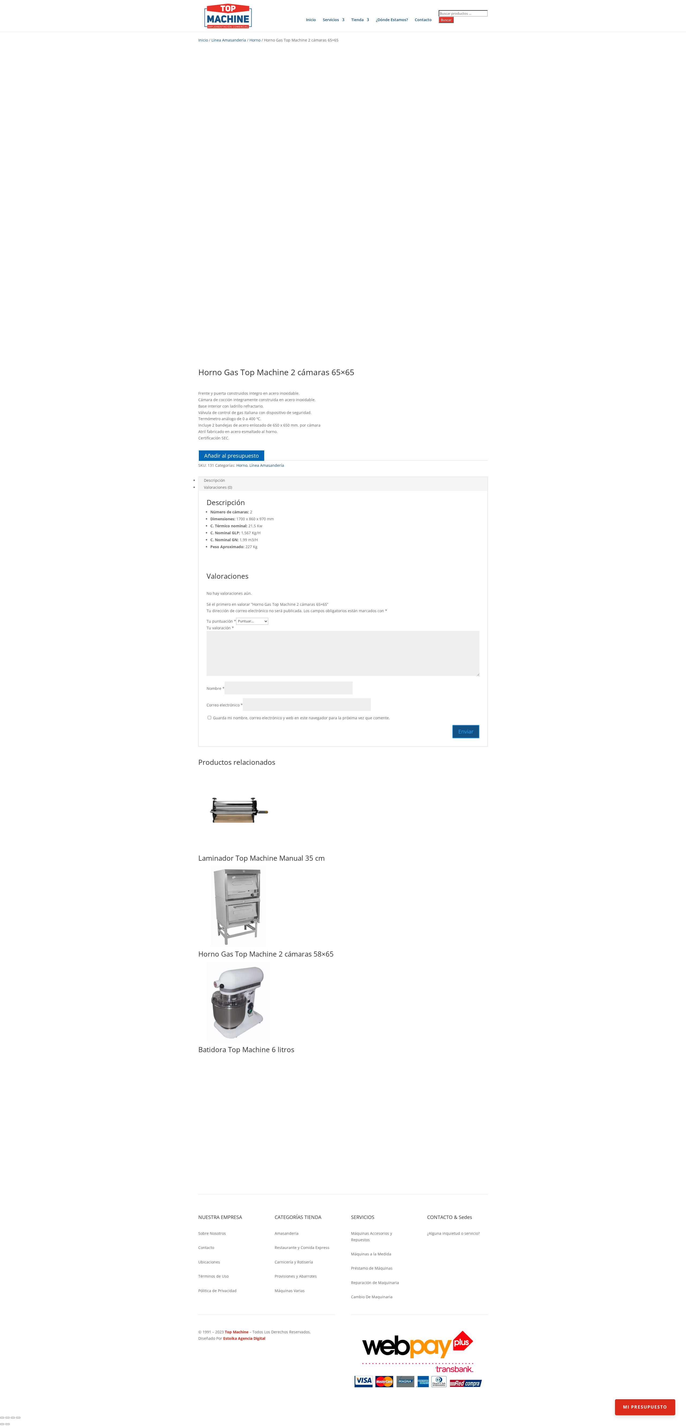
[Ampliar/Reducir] (18, 1418)
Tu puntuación (221, 620)
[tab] (343, 480)
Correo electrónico (225, 705)
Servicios (331, 20)
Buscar (446, 19)
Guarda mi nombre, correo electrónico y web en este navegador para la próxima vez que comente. (301, 717)
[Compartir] (7, 1418)
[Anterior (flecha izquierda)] (2, 1424)
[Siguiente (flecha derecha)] (7, 1424)
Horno (254, 40)
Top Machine (236, 1331)
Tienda (357, 20)
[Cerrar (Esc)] (2, 1418)
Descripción (214, 480)
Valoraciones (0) (218, 487)
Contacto (423, 20)
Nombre (216, 688)
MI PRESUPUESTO (645, 1407)
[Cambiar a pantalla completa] (13, 1418)
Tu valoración (220, 627)
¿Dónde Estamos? (392, 20)
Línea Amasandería (228, 40)
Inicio (311, 20)
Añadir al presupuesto (231, 455)
